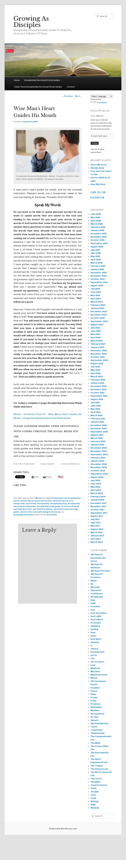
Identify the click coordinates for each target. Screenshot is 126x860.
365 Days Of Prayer (100, 571)
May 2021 (95, 409)
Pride (93, 701)
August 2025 (97, 246)
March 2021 (97, 415)
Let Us (94, 655)
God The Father (99, 613)
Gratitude (96, 623)
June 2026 (96, 214)
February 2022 (98, 380)
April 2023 (96, 337)
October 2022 (98, 357)
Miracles (95, 671)
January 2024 (97, 308)
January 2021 (97, 422)
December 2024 (99, 272)
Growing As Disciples (31, 22)
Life (92, 658)
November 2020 (99, 428)
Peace (94, 691)
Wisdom (95, 808)
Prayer (94, 697)
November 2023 (99, 315)
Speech (94, 720)
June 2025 (96, 253)
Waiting (94, 801)
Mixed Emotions (99, 675)
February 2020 (98, 441)
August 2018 (97, 477)
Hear (93, 632)
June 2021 (96, 406)
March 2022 (97, 376)
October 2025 (98, 240)
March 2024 (97, 302)
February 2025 (98, 266)
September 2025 (99, 243)
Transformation (99, 785)
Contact (71, 87)
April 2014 (96, 539)
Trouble (95, 792)
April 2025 (96, 259)
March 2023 (97, 341)
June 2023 (96, 331)
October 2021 (98, 392)
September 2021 (99, 396)
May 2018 (95, 487)
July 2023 (95, 328)
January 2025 (97, 269)
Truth (93, 798)
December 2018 (99, 464)
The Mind (95, 743)
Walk (93, 804)
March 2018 (97, 493)
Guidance (95, 626)
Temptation (97, 730)
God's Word (97, 619)
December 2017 (99, 503)
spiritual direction (23, 509)
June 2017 (96, 522)
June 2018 (96, 483)
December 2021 (99, 386)
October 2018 (98, 470)
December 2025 (99, 233)
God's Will (96, 616)
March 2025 (97, 263)
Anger (94, 580)
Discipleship (43, 503)
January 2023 (97, 347)
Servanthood (97, 714)
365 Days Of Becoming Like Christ (98, 557)
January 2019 (97, 461)
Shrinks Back (97, 168)
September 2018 (99, 474)
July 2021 (95, 402)
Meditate (95, 668)
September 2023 (99, 321)
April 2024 (96, 298)
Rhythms (95, 710)
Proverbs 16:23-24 (70, 506)
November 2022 (99, 354)
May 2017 (95, 526)
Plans (93, 694)
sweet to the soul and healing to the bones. (40, 512)
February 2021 (98, 418)
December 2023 (99, 311)
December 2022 (99, 350)
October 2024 (98, 279)
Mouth (38, 498)
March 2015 (97, 532)
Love (93, 665)
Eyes (93, 600)
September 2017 (99, 513)
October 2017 (98, 509)
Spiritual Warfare (100, 723)
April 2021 (96, 412)
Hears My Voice (99, 165)
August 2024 (97, 285)
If (91, 645)
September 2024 (99, 282)
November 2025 (99, 237)
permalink (52, 515)
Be (92, 584)
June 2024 (96, 292)
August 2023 (97, 324)
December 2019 (99, 448)
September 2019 (99, 454)
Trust (93, 795)
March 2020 (97, 438)
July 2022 (95, 367)
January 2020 (97, 444)
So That (94, 717)
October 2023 (98, 318)
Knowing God (97, 652)
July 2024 (95, 289)
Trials (93, 788)
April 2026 (96, 220)
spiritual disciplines (42, 509)
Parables (95, 688)
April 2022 (96, 373)
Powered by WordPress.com (63, 829)
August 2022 (97, 363)
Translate (102, 102)
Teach (94, 727)
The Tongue (97, 766)
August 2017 (97, 516)
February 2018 (98, 496)
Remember (96, 707)
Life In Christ (97, 662)
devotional (31, 503)
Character (96, 590)
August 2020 (97, 435)
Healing (94, 629)
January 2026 (97, 230)
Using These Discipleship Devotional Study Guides (38, 87)
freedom (95, 606)
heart (93, 636)
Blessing (95, 587)
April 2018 (96, 490)
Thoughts (95, 782)
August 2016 (97, 529)
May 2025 (95, 256)
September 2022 (99, 360)
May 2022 (95, 370)
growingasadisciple (23, 515)
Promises (96, 704)
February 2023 (98, 344)
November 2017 (99, 506)
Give (93, 610)
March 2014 (97, 542)
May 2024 (95, 295)
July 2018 (95, 480)
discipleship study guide (48, 506)
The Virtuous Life (99, 769)
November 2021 (99, 389)
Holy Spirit (96, 639)
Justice (94, 649)
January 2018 (97, 500)
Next (78, 96)
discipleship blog (58, 503)
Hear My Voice (98, 184)
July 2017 (95, 519)
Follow (94, 143)
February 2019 (98, 458)
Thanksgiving (97, 733)
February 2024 (98, 305)
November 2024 (99, 276)
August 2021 (97, 399)
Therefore (96, 778)
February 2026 (98, 227)
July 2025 (95, 250)
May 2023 (95, 334)
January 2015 (97, 535)
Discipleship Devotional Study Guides (42, 80)
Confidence (97, 593)
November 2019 (99, 451)
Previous (67, 96)
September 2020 (99, 432)
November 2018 (99, 467)
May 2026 (95, 217)
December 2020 (99, 425)
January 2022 (97, 383)
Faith (93, 603)
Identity (95, 642)
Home (17, 80)
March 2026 (97, 224)
